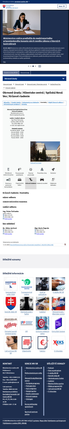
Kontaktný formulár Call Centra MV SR (11, 395)
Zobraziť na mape (35, 163)
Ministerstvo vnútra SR (34, 368)
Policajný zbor (31, 386)
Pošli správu (8, 219)
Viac (4, 62)
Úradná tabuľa (16, 102)
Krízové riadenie (10, 88)
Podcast (51, 368)
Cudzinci (51, 381)
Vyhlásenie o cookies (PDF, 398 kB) (15, 423)
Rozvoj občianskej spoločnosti (31, 405)
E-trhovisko (52, 391)
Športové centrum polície (31, 413)
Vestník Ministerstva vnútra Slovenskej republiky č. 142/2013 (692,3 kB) (31, 245)
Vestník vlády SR (53, 376)
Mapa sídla (43, 421)
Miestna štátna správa (56, 384)
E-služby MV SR (53, 373)
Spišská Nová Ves (55, 84)
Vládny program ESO (55, 386)
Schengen (29, 399)
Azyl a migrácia (31, 389)
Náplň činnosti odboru (55, 102)
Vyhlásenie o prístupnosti (57, 421)
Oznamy (24, 104)
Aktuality (7, 102)
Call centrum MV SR (54, 389)
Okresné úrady (24, 73)
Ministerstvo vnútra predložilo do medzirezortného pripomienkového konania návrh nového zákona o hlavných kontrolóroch (31, 41)
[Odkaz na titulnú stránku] (11, 6)
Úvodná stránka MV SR (11, 73)
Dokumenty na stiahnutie (30, 102)
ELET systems (34, 421)
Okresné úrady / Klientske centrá (37, 84)
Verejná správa (31, 391)
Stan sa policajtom (54, 371)
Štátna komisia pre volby (33, 373)
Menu (62, 6)
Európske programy (33, 383)
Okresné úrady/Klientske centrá (33, 379)
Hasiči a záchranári (32, 394)
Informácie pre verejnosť (12, 104)
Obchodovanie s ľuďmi (56, 378)
